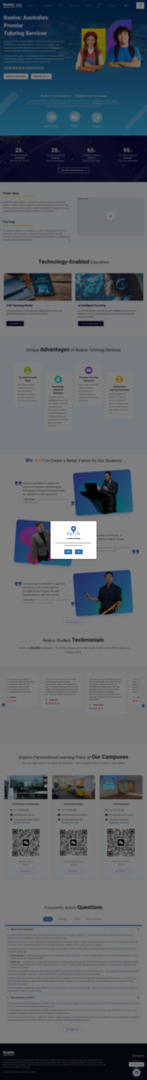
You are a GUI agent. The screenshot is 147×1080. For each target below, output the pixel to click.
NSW (68, 552)
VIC (79, 552)
